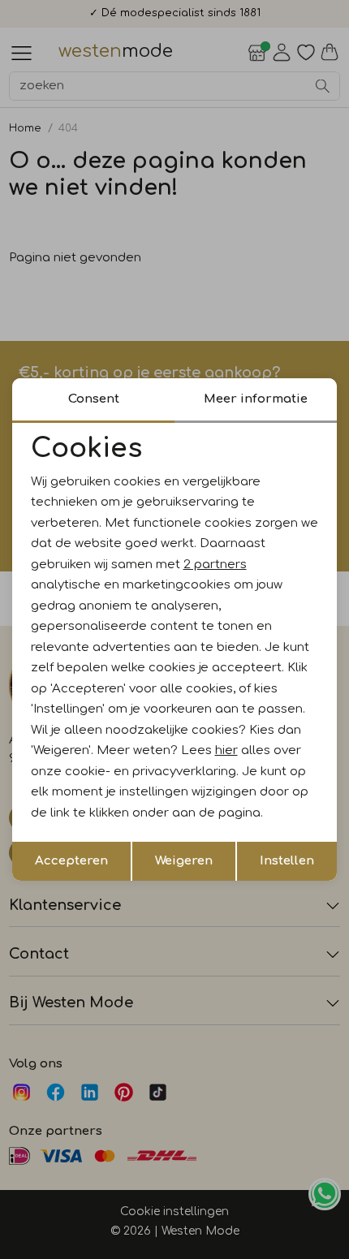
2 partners (215, 564)
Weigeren (184, 861)
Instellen (287, 861)
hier (226, 750)
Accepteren (71, 861)
